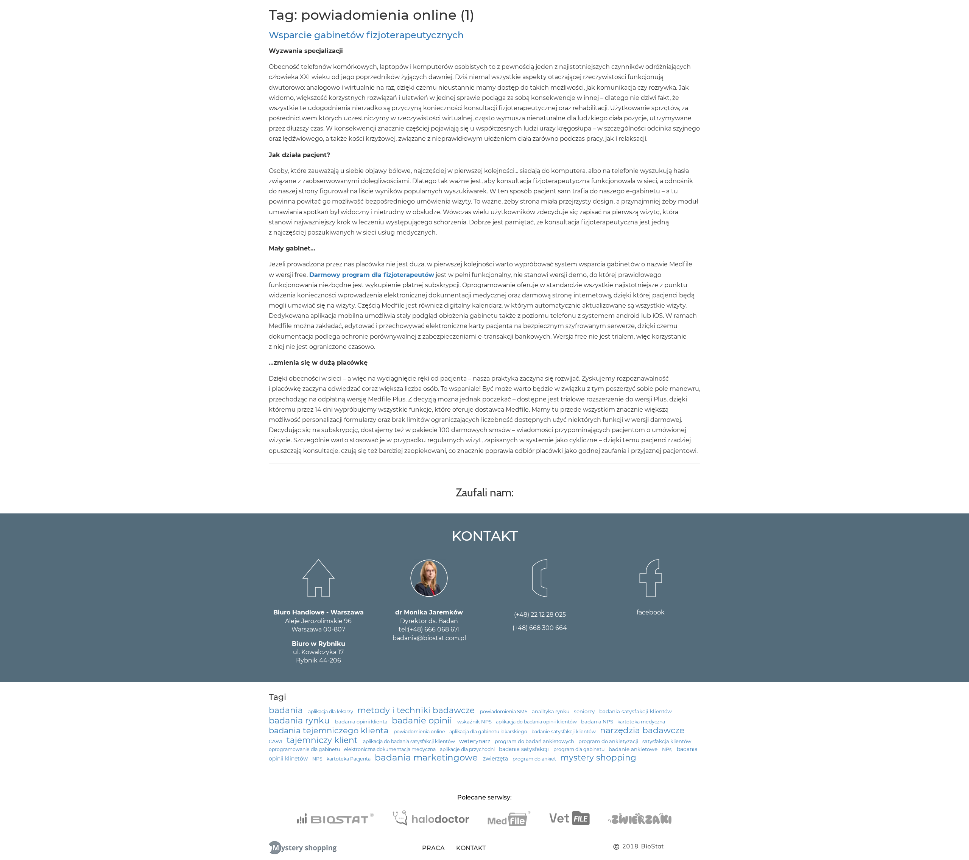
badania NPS (597, 722)
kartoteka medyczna (641, 722)
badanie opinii (423, 720)
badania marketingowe (427, 757)
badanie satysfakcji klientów (564, 731)
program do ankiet (535, 759)
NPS (318, 759)
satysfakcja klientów (666, 741)
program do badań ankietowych (535, 741)
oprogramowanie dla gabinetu (305, 749)
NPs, (668, 749)
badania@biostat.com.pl (429, 638)
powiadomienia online (420, 731)
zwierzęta (496, 759)
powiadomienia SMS (504, 711)
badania (287, 710)
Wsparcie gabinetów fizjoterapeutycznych (366, 35)
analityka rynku (551, 711)
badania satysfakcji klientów (635, 711)
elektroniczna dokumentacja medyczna (390, 749)
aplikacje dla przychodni (468, 749)
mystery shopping (598, 757)
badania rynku (300, 720)
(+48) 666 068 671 (434, 629)
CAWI (276, 741)
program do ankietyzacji (608, 741)
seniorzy (585, 711)
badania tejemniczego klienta (330, 730)
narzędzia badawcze (642, 730)
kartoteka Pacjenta (349, 759)
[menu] (11, 12)
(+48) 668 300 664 (540, 627)
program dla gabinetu (579, 749)
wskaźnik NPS (475, 722)
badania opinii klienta (362, 722)
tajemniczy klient (323, 740)
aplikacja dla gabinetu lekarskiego (488, 731)
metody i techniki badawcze (417, 710)
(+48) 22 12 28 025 (540, 614)
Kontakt (471, 848)
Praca (433, 848)
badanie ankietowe (634, 749)
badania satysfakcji (524, 749)
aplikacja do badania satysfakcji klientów (409, 741)
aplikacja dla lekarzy (331, 711)
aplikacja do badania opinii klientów (537, 722)
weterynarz (475, 741)
